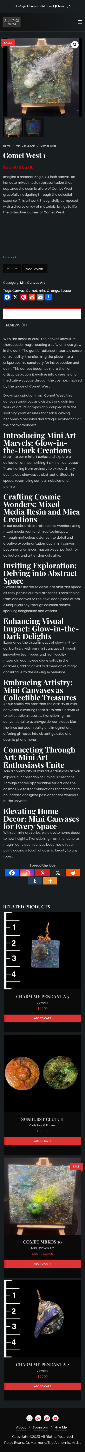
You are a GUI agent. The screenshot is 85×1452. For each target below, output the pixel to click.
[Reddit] (73, 872)
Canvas (18, 290)
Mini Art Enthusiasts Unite (33, 761)
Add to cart (34, 268)
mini (42, 290)
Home (7, 145)
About (21, 1427)
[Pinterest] (42, 872)
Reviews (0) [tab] (16, 325)
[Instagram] (27, 872)
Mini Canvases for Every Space (41, 822)
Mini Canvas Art (25, 145)
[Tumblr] (35, 880)
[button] (75, 44)
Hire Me (61, 1427)
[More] (50, 880)
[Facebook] (12, 872)
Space (66, 290)
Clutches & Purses (42, 1125)
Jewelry (42, 1003)
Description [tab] (17, 314)
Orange (53, 290)
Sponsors (40, 1427)
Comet (31, 290)
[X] (58, 872)
